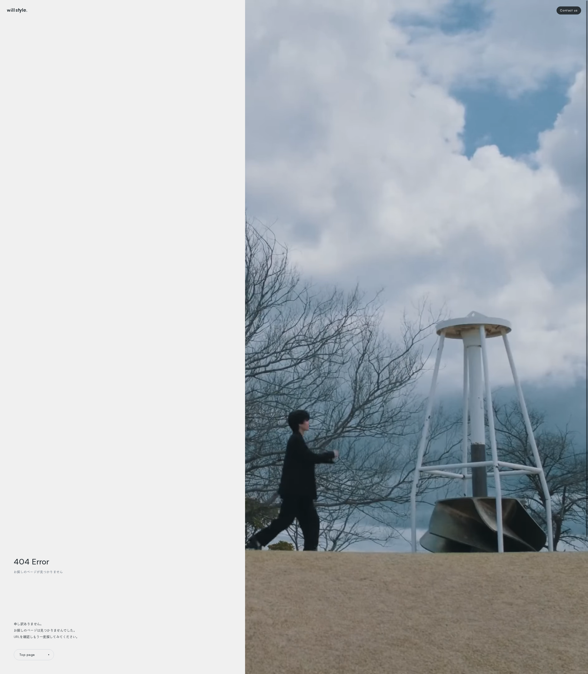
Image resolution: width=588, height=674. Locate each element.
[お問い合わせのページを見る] (569, 10)
